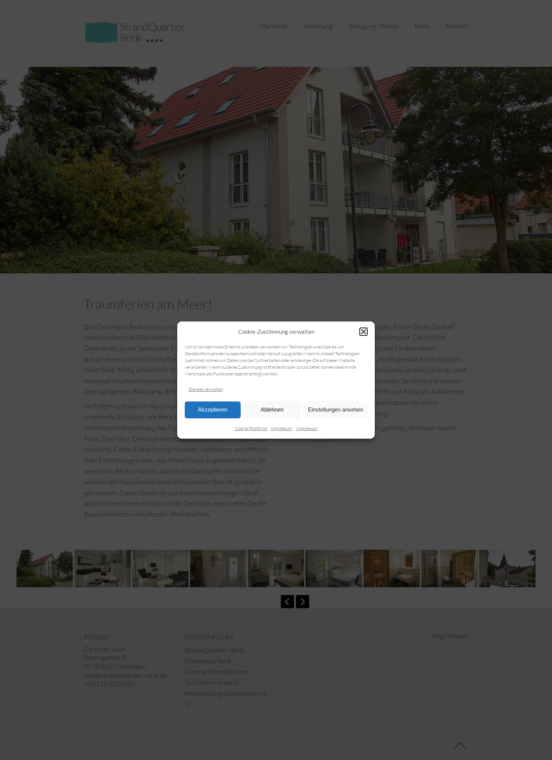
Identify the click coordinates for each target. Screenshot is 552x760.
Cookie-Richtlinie (251, 428)
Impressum (281, 428)
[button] (363, 331)
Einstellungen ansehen (335, 410)
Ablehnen (272, 410)
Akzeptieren (212, 410)
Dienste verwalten (206, 389)
